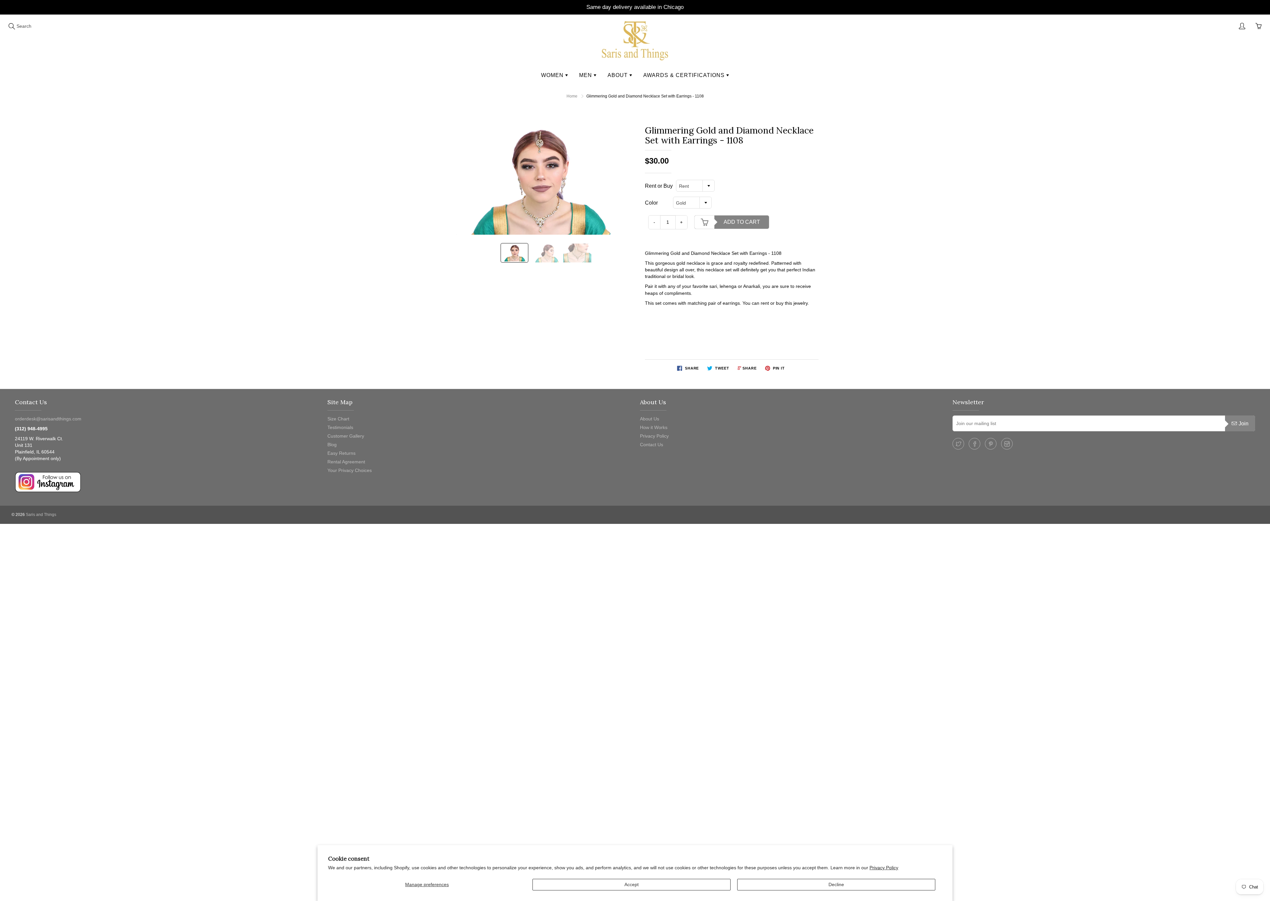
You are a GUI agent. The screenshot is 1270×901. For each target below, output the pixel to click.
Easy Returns (341, 453)
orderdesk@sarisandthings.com (48, 418)
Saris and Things (41, 514)
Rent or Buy (659, 186)
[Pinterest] (990, 444)
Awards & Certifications (684, 75)
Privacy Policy (883, 867)
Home (572, 96)
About (618, 75)
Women (553, 75)
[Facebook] (974, 444)
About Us (649, 418)
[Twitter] (958, 444)
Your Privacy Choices (349, 470)
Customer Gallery (345, 436)
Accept (631, 884)
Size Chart (338, 418)
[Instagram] (1007, 444)
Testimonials (340, 427)
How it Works (653, 427)
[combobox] (695, 186)
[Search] (12, 26)
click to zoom (540, 180)
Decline (836, 884)
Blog (332, 444)
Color (651, 203)
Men (586, 75)
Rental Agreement (346, 461)
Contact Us (651, 444)
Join (1244, 423)
